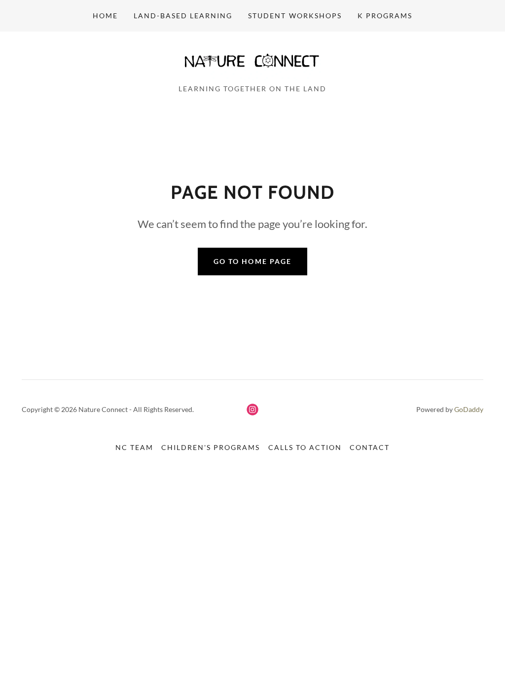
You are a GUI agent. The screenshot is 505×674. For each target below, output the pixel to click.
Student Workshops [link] (294, 15)
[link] (252, 61)
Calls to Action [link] (305, 447)
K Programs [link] (385, 15)
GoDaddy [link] (468, 409)
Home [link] (105, 15)
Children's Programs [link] (210, 447)
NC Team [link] (134, 447)
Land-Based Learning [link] (183, 15)
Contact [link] (370, 447)
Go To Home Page (252, 261)
